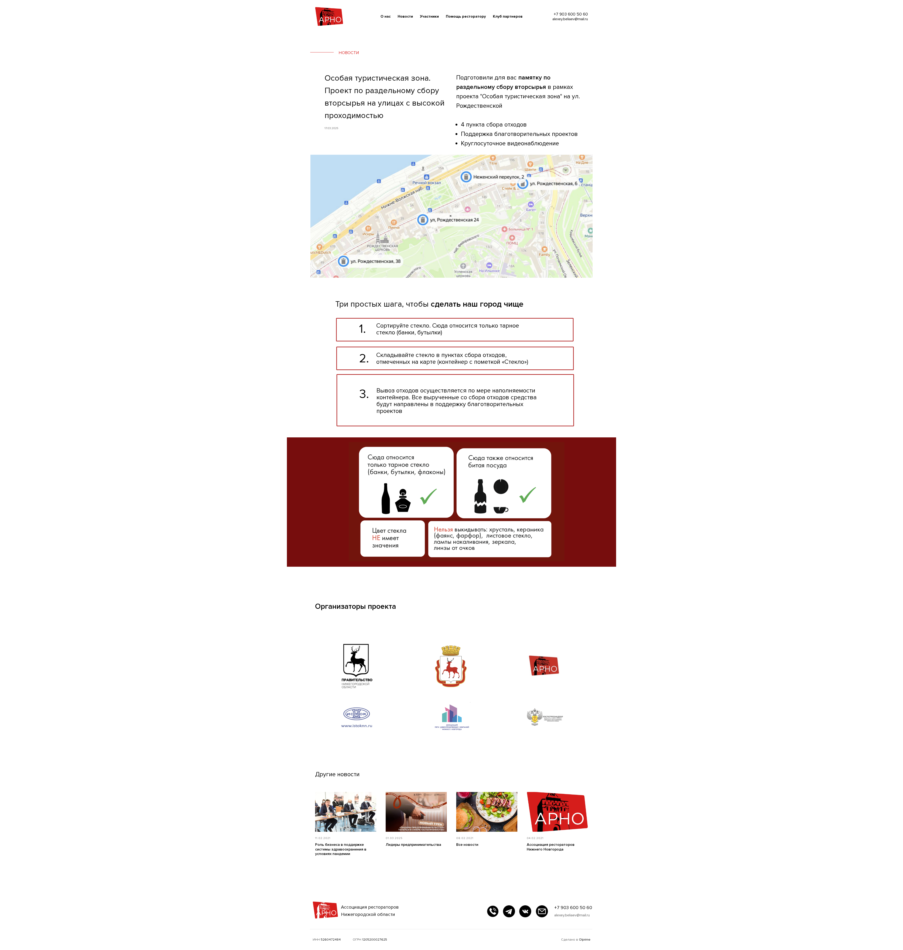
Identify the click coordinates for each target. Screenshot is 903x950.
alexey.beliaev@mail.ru (572, 915)
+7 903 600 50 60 (573, 907)
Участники (429, 16)
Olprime (584, 940)
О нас (385, 16)
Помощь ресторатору (466, 16)
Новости (405, 16)
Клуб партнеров (508, 16)
